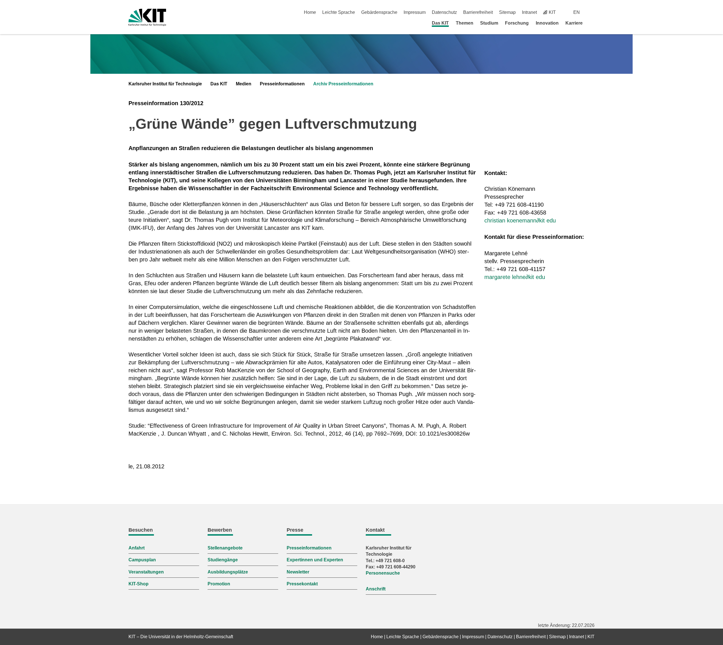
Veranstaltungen (146, 572)
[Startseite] (592, 23)
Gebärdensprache (379, 12)
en (576, 12)
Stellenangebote (225, 548)
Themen (464, 23)
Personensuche (383, 573)
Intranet (529, 12)
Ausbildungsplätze (228, 572)
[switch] (592, 12)
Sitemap (507, 12)
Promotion (219, 583)
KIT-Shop (139, 583)
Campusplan (142, 559)
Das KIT (440, 23)
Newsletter (298, 572)
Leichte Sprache (338, 12)
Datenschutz (444, 12)
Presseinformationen (282, 83)
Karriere (574, 23)
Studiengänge (223, 559)
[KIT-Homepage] (147, 17)
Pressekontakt (302, 583)
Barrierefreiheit (478, 12)
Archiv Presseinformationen (343, 83)
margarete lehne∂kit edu (514, 277)
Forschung (517, 23)
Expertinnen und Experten (315, 559)
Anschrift (376, 588)
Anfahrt (137, 548)
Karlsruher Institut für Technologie (165, 83)
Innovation (547, 23)
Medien (243, 83)
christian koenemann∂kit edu (520, 220)
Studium (489, 23)
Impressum (415, 12)
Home (310, 12)
